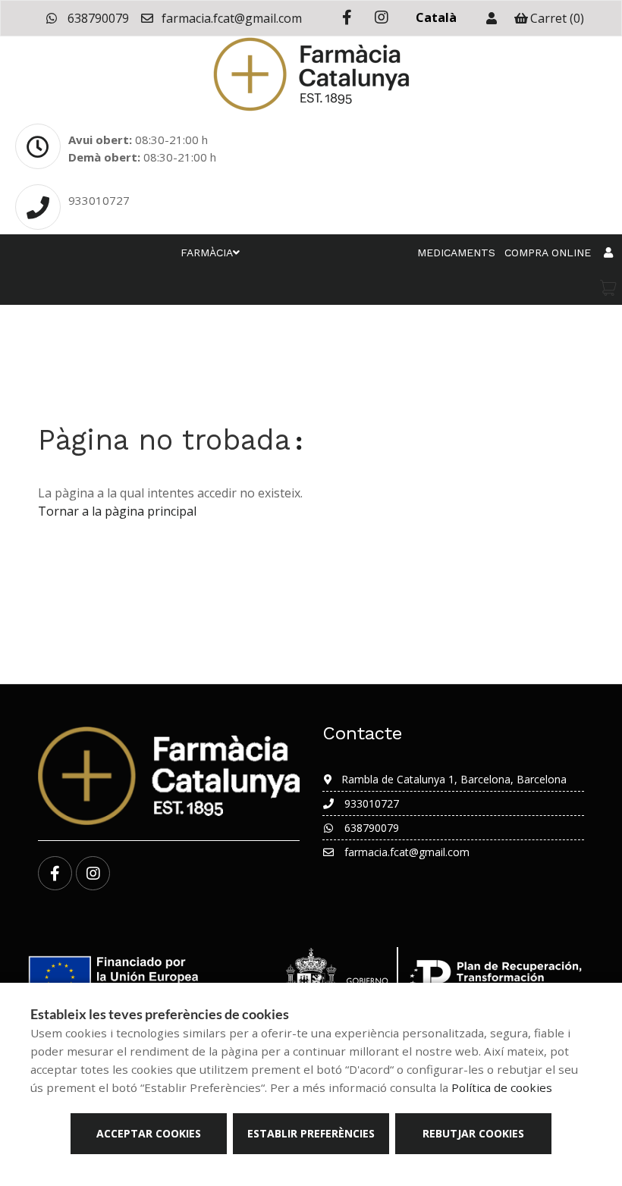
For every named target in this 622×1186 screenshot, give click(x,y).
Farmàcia (207, 252)
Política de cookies (501, 1087)
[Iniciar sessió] (491, 18)
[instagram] (381, 18)
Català (436, 17)
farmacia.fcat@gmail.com (230, 18)
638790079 (96, 18)
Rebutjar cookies (473, 1133)
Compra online (547, 252)
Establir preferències (311, 1133)
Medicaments (456, 252)
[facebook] (347, 18)
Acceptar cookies (148, 1133)
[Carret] (608, 288)
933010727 (99, 200)
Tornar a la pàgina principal (117, 511)
